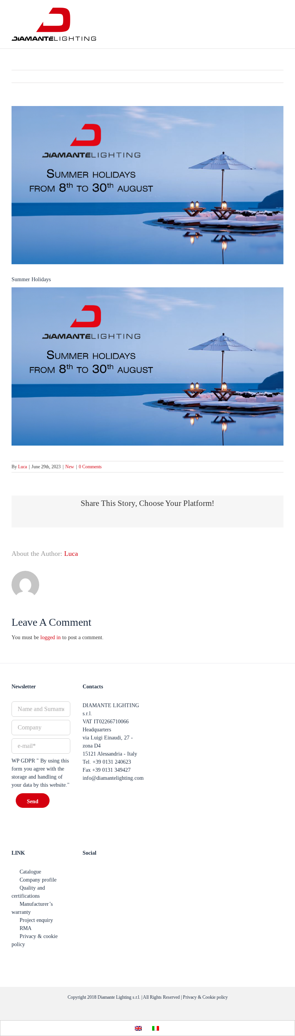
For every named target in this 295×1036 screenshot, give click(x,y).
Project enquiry (36, 920)
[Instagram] (109, 871)
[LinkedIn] (121, 871)
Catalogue (30, 872)
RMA (25, 928)
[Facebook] (86, 871)
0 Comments (90, 466)
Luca (22, 466)
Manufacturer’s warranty (32, 908)
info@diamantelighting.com (113, 778)
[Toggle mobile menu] (280, 23)
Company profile (38, 880)
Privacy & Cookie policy (205, 997)
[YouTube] (97, 871)
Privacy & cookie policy (35, 940)
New (69, 466)
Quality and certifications (28, 892)
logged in (50, 637)
